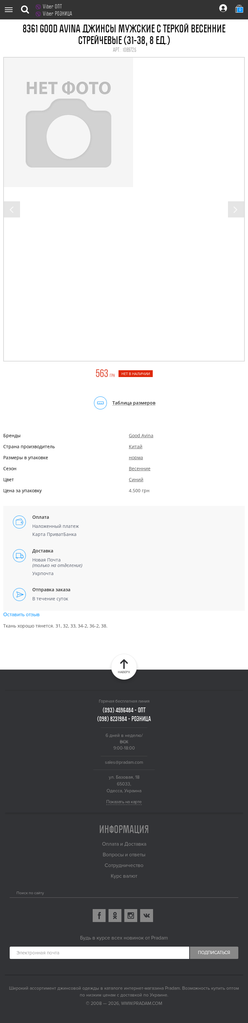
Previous (12, 209)
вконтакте (146, 915)
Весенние (139, 468)
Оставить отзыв (21, 614)
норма (136, 457)
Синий (136, 479)
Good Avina (141, 435)
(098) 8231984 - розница (124, 719)
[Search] (12, 891)
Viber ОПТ (52, 6)
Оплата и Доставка (124, 844)
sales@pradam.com (124, 762)
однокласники (114, 915)
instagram (130, 915)
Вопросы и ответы (124, 854)
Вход (223, 8)
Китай (135, 446)
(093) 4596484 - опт (124, 710)
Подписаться (214, 952)
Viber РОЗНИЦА (57, 13)
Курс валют (124, 876)
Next (236, 209)
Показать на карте (124, 802)
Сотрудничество (124, 865)
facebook (99, 915)
